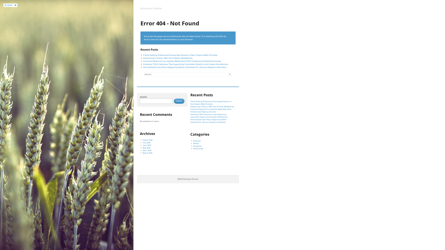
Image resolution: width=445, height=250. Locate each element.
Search (143, 97)
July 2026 (147, 143)
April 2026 (147, 150)
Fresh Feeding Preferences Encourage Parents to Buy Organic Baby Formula (180, 55)
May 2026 (146, 148)
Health (196, 143)
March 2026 (147, 153)
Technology (198, 148)
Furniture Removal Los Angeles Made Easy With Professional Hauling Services (182, 61)
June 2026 (147, 145)
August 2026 (148, 140)
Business (197, 141)
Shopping (197, 146)
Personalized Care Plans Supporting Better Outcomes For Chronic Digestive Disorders (185, 67)
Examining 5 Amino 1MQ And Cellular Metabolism (168, 58)
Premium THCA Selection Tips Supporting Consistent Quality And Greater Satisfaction (185, 64)
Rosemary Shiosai (151, 8)
